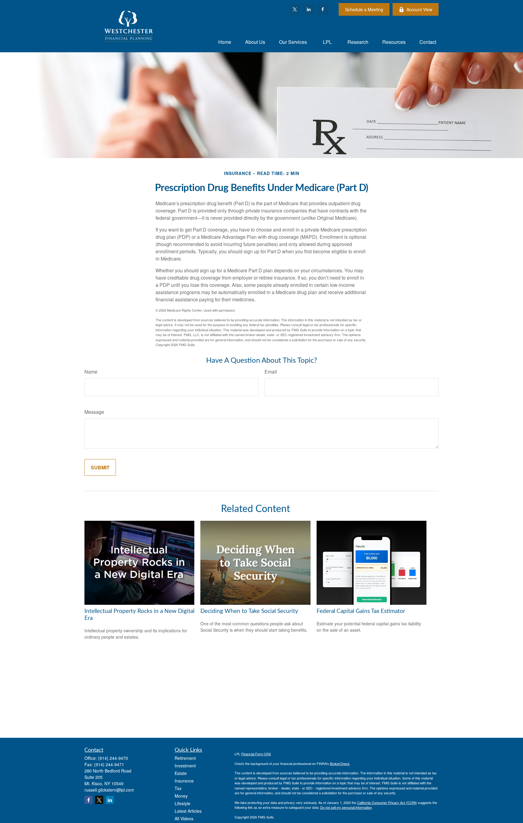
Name (90, 371)
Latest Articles (188, 811)
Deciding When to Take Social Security (249, 611)
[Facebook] (322, 9)
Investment (185, 766)
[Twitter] (294, 9)
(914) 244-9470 (113, 758)
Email (271, 371)
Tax (178, 788)
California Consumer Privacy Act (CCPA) (387, 802)
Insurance (184, 781)
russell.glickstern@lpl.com (109, 790)
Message (94, 411)
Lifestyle (182, 803)
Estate (181, 773)
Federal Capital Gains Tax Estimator (361, 611)
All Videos (184, 818)
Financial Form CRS (256, 753)
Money (181, 796)
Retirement (185, 758)
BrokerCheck (340, 763)
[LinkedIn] (308, 9)
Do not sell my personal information (346, 807)
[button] (225, 41)
